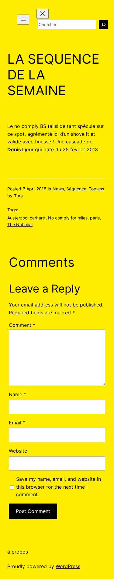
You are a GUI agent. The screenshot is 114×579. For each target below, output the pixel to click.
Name (17, 394)
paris (95, 217)
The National (20, 224)
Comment (22, 325)
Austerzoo (17, 217)
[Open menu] (23, 20)
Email (17, 423)
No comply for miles (68, 217)
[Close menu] (42, 14)
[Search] (103, 24)
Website (18, 451)
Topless (96, 188)
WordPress (68, 566)
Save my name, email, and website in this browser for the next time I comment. (58, 486)
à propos (17, 552)
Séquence (76, 188)
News (58, 188)
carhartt (38, 217)
